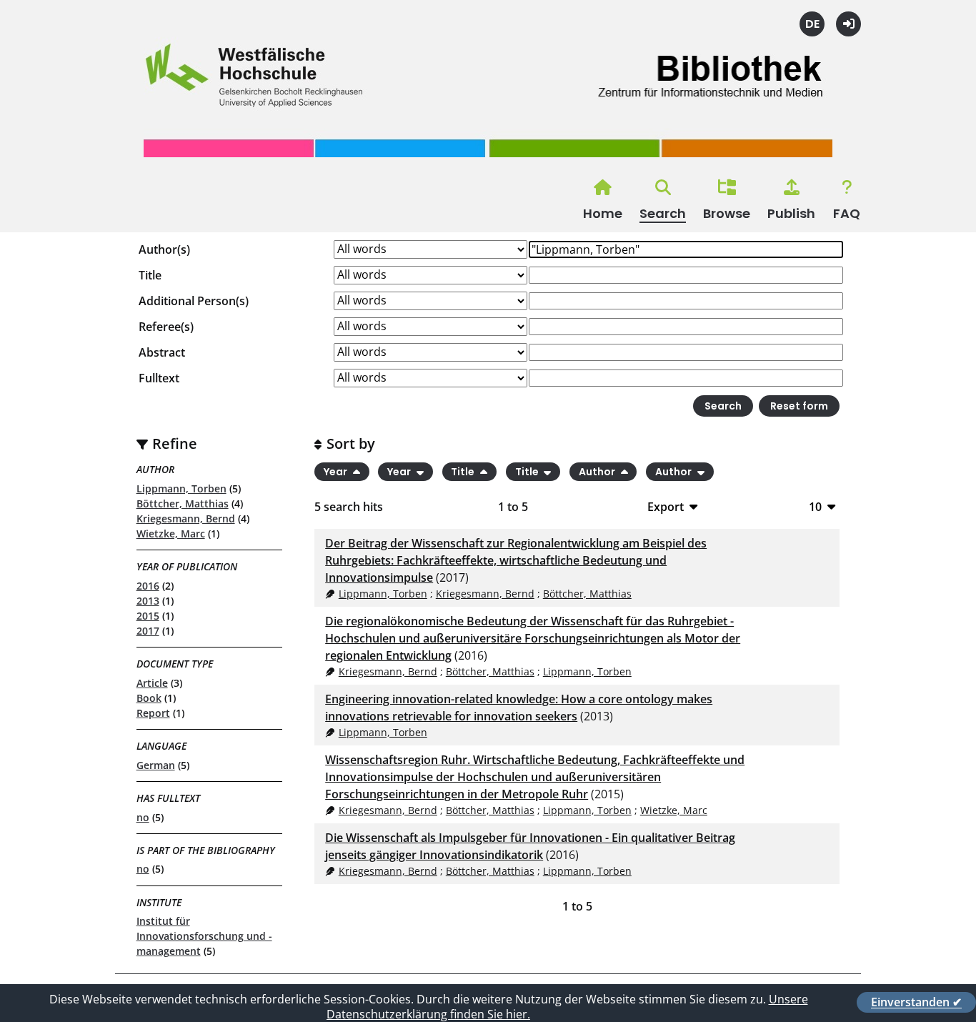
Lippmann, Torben (181, 488)
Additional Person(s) (194, 301)
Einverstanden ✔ (916, 1002)
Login (848, 23)
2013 (147, 600)
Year (336, 472)
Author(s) (164, 249)
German (155, 765)
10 (815, 506)
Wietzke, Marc (170, 533)
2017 (147, 630)
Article (152, 683)
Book (148, 698)
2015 (147, 615)
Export (665, 506)
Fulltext (159, 378)
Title (150, 275)
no (142, 817)
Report (153, 713)
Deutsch (812, 23)
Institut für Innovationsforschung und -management (204, 936)
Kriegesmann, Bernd (185, 518)
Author (598, 472)
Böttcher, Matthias (182, 503)
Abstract (162, 352)
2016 (147, 585)
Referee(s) (166, 326)
